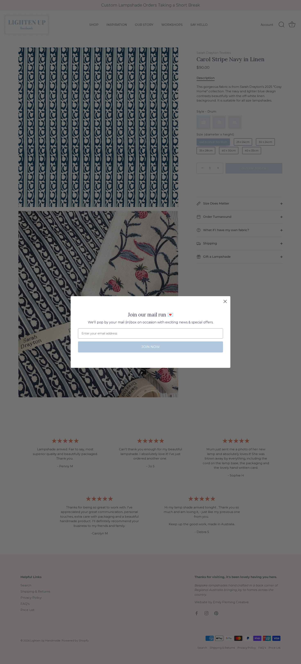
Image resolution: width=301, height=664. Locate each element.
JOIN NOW (150, 347)
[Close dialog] (225, 301)
